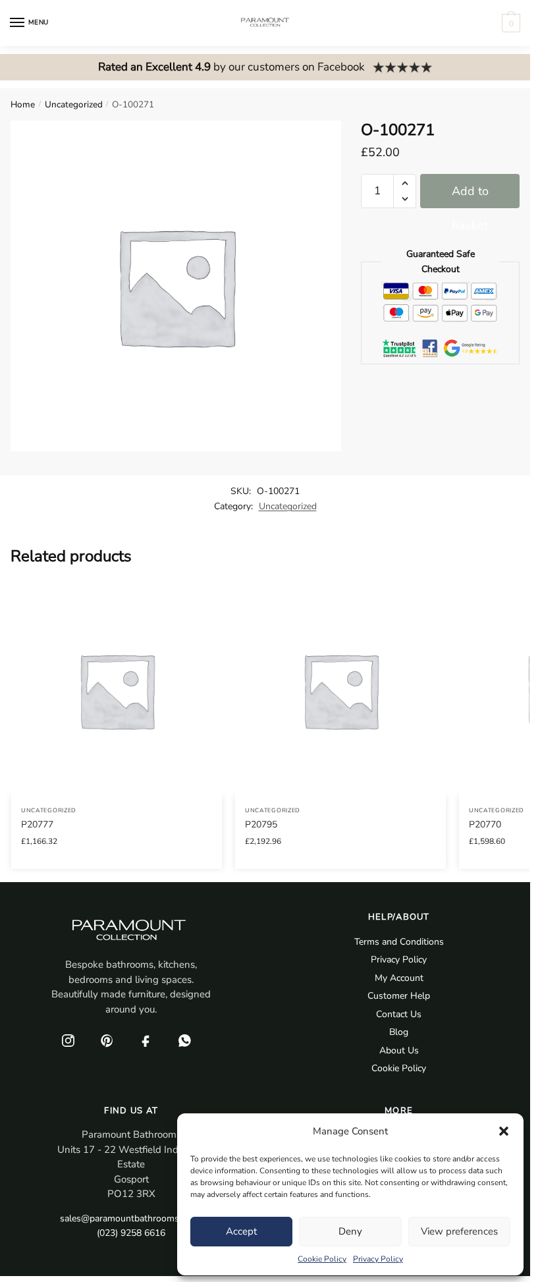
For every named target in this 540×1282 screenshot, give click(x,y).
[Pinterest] (107, 1040)
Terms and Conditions (399, 941)
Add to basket (470, 195)
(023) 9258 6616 (131, 1233)
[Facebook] (145, 1040)
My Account (399, 978)
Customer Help (398, 995)
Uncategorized (74, 104)
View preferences (459, 1231)
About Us (399, 1050)
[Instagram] (68, 1040)
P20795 (261, 824)
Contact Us (398, 1014)
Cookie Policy (322, 1259)
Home (23, 104)
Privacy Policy (378, 1259)
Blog (398, 1032)
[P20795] (340, 690)
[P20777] (116, 690)
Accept (241, 1231)
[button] (503, 1131)
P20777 (37, 824)
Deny (350, 1231)
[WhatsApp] (184, 1040)
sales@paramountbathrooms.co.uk (131, 1218)
